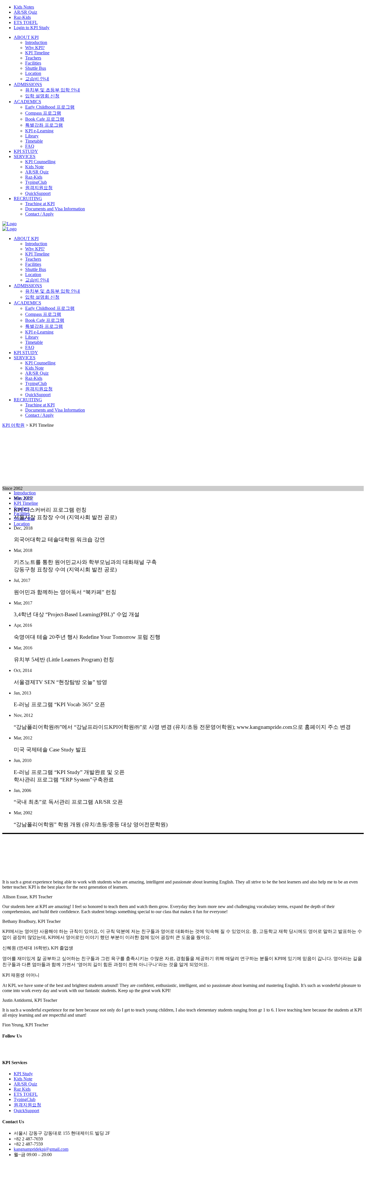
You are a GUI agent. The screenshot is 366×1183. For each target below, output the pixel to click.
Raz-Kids (22, 17)
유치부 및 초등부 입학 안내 (52, 89)
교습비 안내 (37, 78)
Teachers (33, 57)
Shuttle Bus (35, 68)
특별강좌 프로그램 (44, 125)
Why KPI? (35, 47)
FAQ (29, 146)
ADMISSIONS (28, 84)
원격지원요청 (39, 187)
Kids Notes (24, 7)
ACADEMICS (27, 101)
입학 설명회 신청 (42, 95)
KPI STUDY (26, 151)
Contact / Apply (39, 214)
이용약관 (176, 1176)
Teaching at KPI (40, 203)
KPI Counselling (40, 161)
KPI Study (23, 1073)
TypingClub (36, 182)
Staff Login (221, 1176)
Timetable (34, 141)
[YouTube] (35, 1051)
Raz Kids (22, 1089)
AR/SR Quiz (25, 12)
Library (32, 135)
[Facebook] (26, 1051)
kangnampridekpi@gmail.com (41, 1149)
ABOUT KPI (26, 37)
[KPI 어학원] (9, 223)
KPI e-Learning (39, 130)
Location (33, 73)
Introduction (36, 42)
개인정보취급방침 (151, 1176)
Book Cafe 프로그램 (44, 119)
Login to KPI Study (31, 27)
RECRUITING (28, 198)
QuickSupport (38, 193)
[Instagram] (18, 1051)
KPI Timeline (37, 52)
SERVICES (24, 156)
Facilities (33, 63)
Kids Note (34, 166)
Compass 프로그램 (43, 113)
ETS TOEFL (26, 22)
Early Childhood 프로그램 (50, 107)
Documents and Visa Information (55, 208)
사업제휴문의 (198, 1176)
